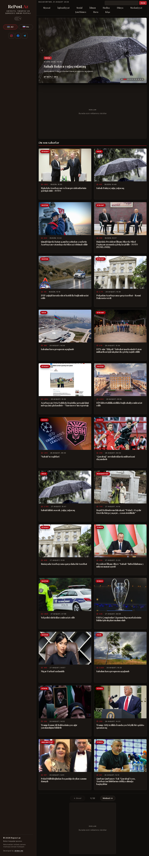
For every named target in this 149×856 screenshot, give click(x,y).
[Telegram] (24, 35)
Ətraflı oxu (51, 77)
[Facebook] (18, 35)
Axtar (143, 3)
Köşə (107, 12)
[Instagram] (11, 35)
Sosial (80, 7)
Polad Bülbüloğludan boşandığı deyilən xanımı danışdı (63, 780)
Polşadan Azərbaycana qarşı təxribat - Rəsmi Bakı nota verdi (118, 297)
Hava (95, 12)
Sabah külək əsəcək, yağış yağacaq (58, 510)
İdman (92, 7)
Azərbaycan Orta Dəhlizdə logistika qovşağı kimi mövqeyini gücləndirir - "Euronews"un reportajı (65, 404)
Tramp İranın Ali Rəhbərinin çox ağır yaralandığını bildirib (59, 726)
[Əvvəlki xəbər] (42, 50)
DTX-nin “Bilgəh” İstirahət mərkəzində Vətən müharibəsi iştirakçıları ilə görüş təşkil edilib (119, 350)
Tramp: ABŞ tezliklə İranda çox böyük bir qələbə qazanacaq (120, 726)
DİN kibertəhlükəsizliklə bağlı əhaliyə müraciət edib (119, 404)
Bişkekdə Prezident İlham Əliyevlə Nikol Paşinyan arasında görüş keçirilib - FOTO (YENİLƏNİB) (117, 244)
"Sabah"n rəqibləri (50, 456)
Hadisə (106, 7)
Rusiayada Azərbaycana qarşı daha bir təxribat (64, 564)
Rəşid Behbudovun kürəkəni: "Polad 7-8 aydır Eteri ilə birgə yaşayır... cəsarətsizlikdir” (118, 511)
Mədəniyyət (136, 7)
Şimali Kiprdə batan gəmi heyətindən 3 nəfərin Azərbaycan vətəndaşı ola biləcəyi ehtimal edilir (64, 243)
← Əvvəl (77, 798)
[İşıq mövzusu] (18, 18)
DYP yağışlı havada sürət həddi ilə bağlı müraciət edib (64, 297)
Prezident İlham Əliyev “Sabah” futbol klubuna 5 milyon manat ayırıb (119, 565)
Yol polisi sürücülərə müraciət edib (58, 617)
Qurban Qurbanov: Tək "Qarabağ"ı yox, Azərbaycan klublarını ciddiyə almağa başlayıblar (115, 781)
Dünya (120, 7)
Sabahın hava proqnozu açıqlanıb (57, 349)
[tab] (121, 79)
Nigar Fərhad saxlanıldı (52, 671)
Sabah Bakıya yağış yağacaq (65, 66)
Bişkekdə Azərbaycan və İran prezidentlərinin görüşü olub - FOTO (63, 189)
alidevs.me (19, 851)
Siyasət (46, 7)
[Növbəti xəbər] (143, 50)
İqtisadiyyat (63, 7)
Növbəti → (108, 798)
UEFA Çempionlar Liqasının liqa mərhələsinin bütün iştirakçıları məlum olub (118, 619)
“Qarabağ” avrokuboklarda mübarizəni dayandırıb (115, 458)
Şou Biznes (80, 12)
